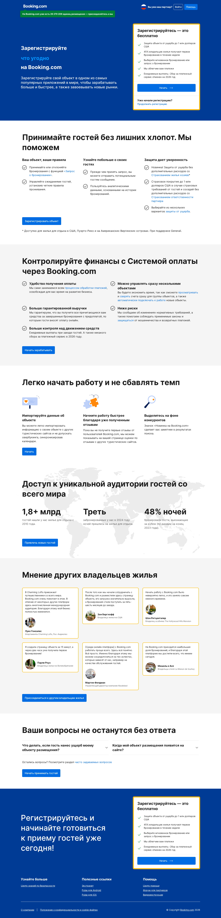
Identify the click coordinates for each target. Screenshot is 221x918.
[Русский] (144, 7)
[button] (67, 14)
